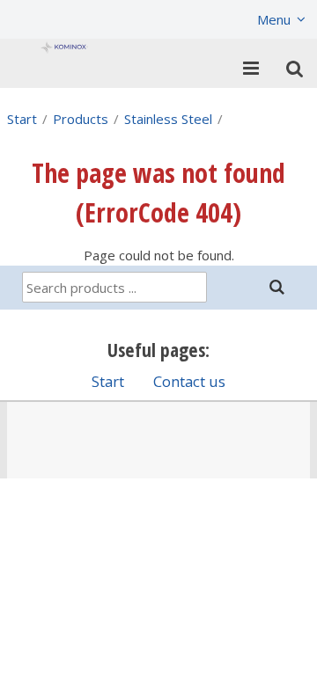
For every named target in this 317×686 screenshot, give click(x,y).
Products (80, 119)
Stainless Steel (168, 119)
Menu (274, 19)
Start (22, 119)
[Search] (277, 287)
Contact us (189, 381)
